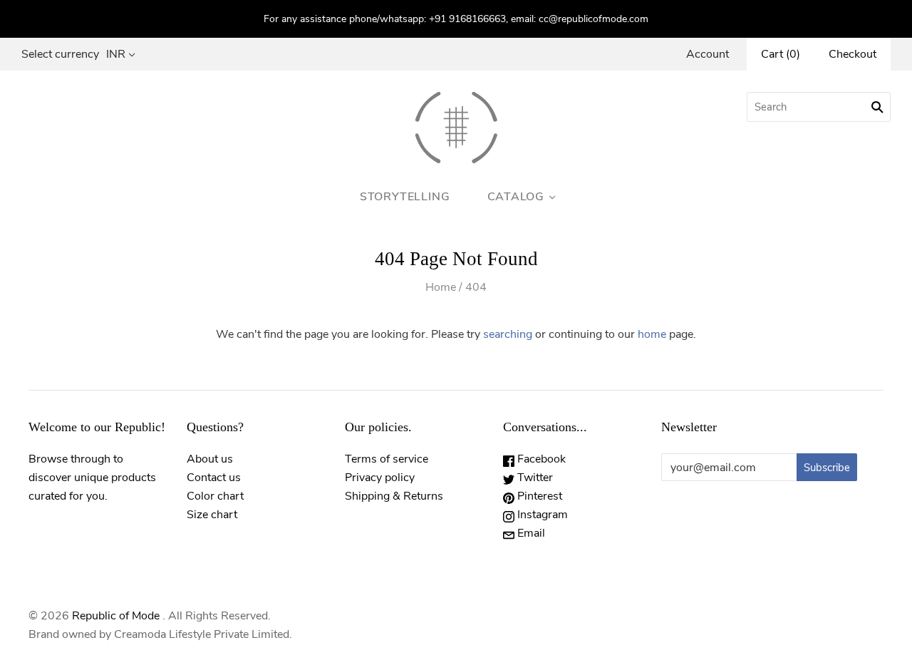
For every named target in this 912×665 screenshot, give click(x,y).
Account (707, 54)
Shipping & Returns (394, 496)
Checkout (852, 54)
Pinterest (538, 496)
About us (210, 459)
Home (440, 287)
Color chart (215, 496)
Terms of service (386, 459)
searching (507, 334)
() (780, 54)
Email (529, 533)
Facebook (540, 459)
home (652, 334)
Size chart (212, 514)
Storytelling (405, 197)
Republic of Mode (116, 616)
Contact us (214, 477)
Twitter (533, 477)
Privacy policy (380, 477)
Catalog (516, 197)
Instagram (541, 514)
